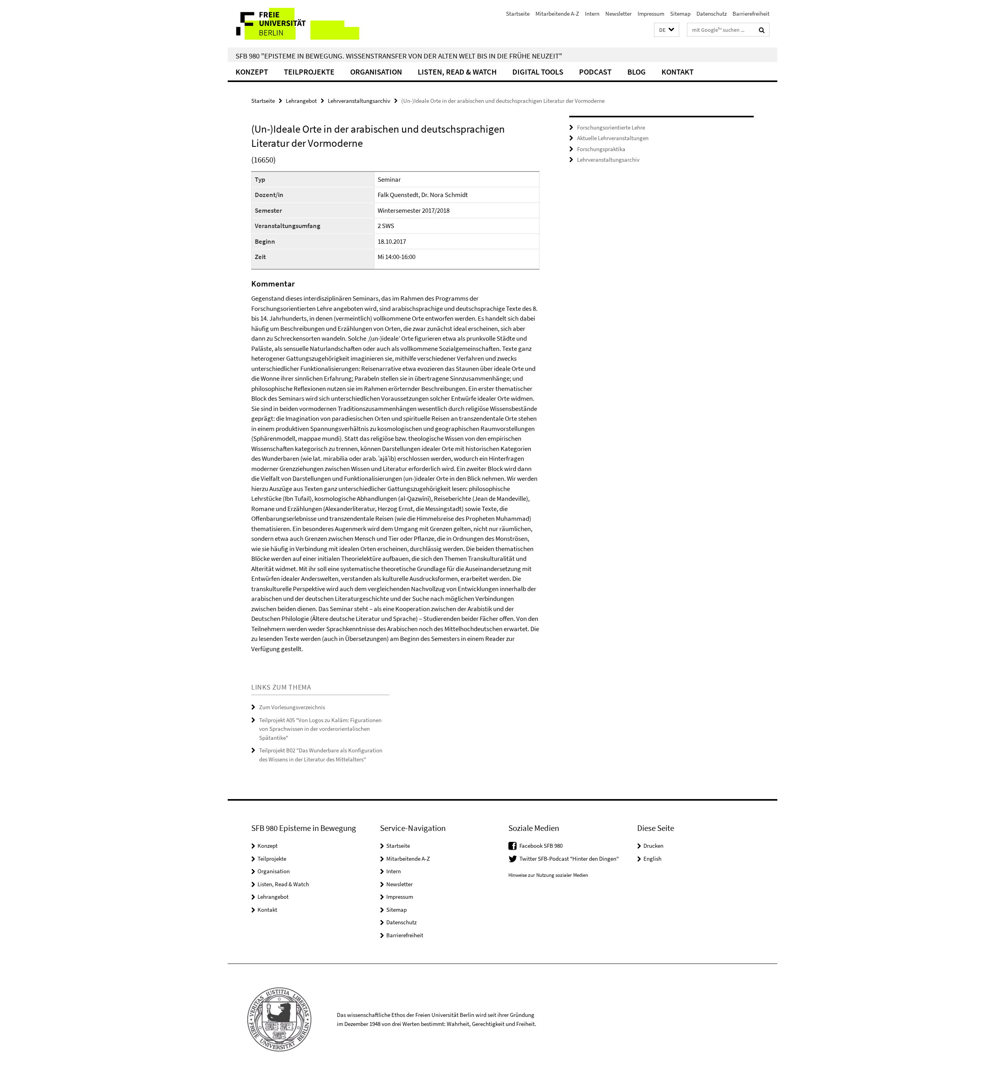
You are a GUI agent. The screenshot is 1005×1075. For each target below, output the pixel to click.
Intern (592, 13)
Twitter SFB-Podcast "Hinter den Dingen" (569, 858)
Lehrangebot (301, 100)
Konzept (252, 72)
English (652, 858)
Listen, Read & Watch (457, 72)
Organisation (376, 72)
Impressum (651, 13)
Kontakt (677, 72)
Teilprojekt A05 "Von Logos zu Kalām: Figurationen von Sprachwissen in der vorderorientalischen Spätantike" (320, 728)
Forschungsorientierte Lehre (611, 127)
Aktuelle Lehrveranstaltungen (613, 138)
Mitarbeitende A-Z (557, 13)
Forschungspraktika (601, 149)
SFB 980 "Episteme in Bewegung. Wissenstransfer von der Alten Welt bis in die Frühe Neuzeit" (399, 55)
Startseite (518, 13)
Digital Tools (537, 72)
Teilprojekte (309, 72)
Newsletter (618, 13)
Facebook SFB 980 (541, 845)
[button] (666, 30)
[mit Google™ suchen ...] (762, 30)
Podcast (595, 72)
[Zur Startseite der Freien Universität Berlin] (293, 24)
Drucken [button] (653, 845)
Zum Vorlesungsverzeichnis (292, 707)
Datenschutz (711, 13)
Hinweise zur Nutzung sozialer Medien (548, 875)
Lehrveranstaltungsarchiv (359, 100)
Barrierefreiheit (751, 13)
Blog (636, 72)
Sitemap (680, 13)
